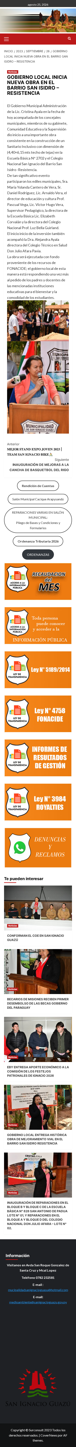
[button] (8, 38)
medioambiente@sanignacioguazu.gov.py (38, 1302)
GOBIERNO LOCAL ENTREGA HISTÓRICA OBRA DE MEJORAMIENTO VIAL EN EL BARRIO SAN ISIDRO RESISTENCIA (37, 1139)
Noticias (12, 71)
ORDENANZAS (38, 554)
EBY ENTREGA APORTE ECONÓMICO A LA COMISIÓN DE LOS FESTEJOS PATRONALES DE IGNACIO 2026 (38, 1071)
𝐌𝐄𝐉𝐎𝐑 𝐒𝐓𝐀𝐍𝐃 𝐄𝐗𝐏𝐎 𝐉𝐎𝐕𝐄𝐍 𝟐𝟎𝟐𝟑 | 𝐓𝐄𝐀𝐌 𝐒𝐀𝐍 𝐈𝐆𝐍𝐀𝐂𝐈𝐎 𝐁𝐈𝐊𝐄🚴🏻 (34, 449)
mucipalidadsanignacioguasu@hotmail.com (38, 1290)
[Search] (69, 38)
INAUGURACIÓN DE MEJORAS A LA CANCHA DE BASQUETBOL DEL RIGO (39, 465)
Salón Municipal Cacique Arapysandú (38, 499)
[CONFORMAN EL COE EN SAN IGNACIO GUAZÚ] (38, 908)
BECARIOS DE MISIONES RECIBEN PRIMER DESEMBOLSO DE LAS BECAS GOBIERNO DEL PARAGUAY (38, 1003)
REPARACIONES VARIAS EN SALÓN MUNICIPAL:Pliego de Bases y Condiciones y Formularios (38, 520)
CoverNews (49, 1435)
